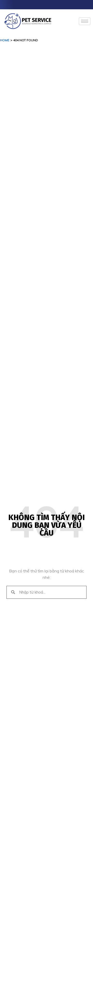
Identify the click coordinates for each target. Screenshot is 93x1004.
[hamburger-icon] (84, 21)
